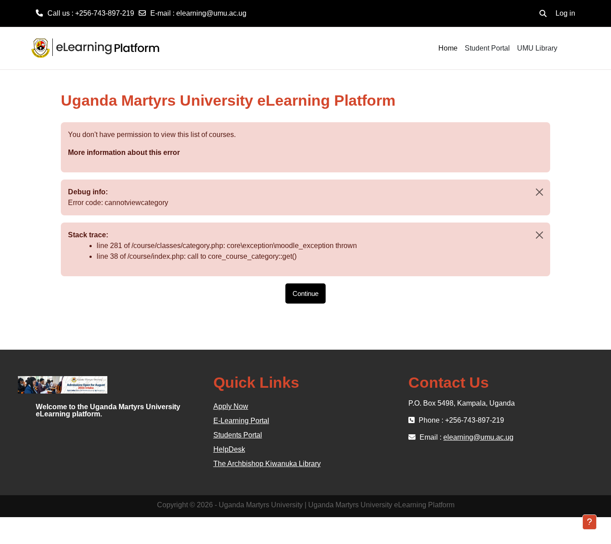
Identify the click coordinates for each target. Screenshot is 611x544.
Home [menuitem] (448, 48)
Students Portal (237, 435)
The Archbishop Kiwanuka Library (267, 463)
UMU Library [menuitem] (537, 48)
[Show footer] (589, 522)
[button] (543, 13)
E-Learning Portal (241, 420)
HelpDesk (229, 449)
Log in (565, 13)
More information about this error (124, 152)
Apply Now (230, 406)
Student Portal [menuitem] (487, 48)
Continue (305, 293)
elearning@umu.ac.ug (211, 13)
